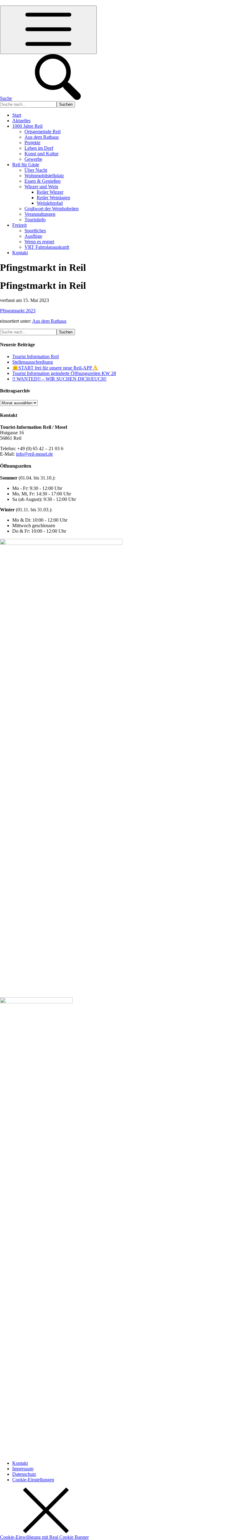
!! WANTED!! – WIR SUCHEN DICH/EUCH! (59, 378)
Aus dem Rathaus (49, 321)
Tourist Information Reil (35, 356)
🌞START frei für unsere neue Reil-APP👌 (55, 367)
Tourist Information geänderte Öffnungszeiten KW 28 (64, 373)
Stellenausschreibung (32, 362)
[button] (33, 1479)
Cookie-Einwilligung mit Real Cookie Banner (44, 1537)
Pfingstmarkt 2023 (17, 310)
